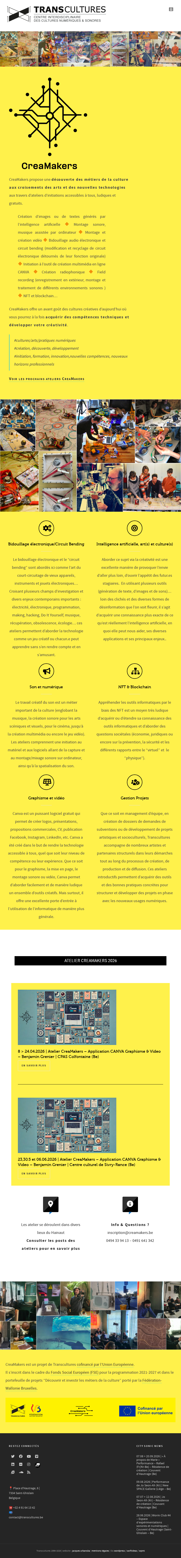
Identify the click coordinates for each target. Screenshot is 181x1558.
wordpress (119, 1550)
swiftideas (132, 1550)
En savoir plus (34, 1065)
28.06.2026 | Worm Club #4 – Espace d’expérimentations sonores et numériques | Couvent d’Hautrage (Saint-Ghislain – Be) (154, 1524)
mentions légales (100, 1550)
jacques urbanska (81, 1550)
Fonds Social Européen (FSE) (74, 1372)
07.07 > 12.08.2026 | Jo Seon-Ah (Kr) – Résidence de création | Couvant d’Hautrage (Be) (152, 1502)
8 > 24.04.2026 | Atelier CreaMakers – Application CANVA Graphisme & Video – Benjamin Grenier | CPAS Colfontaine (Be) (89, 1054)
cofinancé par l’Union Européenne (105, 1364)
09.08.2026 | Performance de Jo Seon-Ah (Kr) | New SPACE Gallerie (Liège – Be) (153, 1485)
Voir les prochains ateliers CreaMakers (46, 379)
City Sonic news (149, 1446)
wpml (142, 1550)
